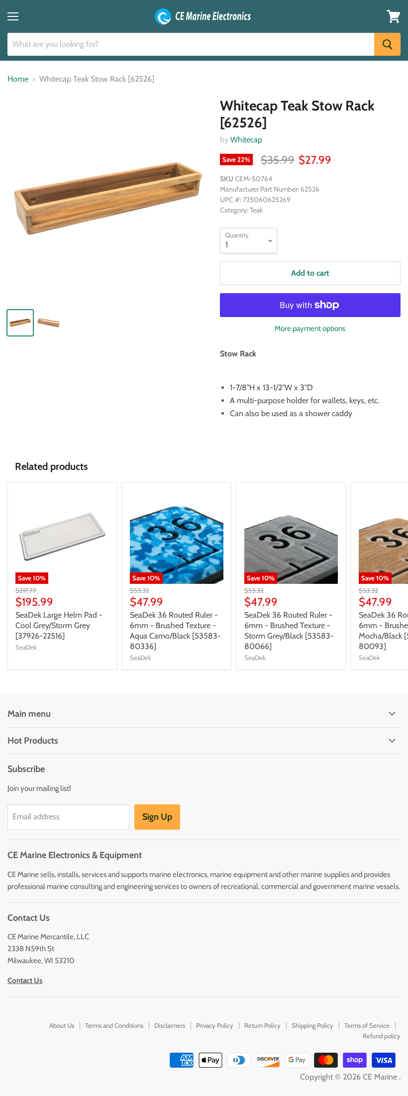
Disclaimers (169, 1025)
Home (17, 79)
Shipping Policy (312, 1025)
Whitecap (246, 139)
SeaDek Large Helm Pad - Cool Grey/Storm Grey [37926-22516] (58, 625)
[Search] (387, 44)
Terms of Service (367, 1025)
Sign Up (157, 816)
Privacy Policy (214, 1025)
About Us (61, 1025)
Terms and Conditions (114, 1025)
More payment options (310, 329)
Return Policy (262, 1025)
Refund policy (382, 1036)
